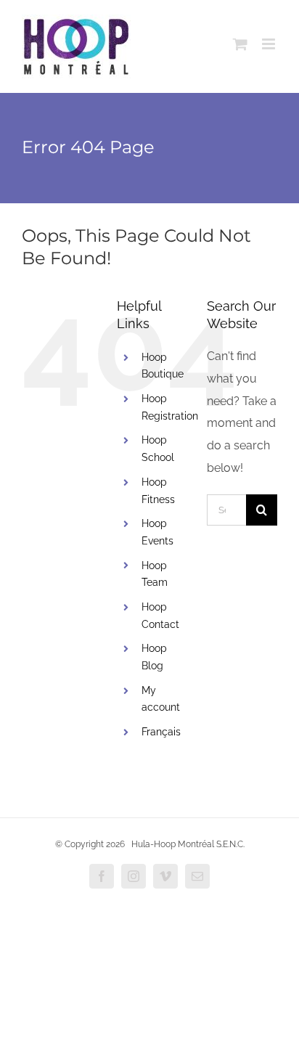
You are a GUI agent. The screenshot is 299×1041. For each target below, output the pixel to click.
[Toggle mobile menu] (269, 44)
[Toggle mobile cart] (240, 44)
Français (161, 732)
